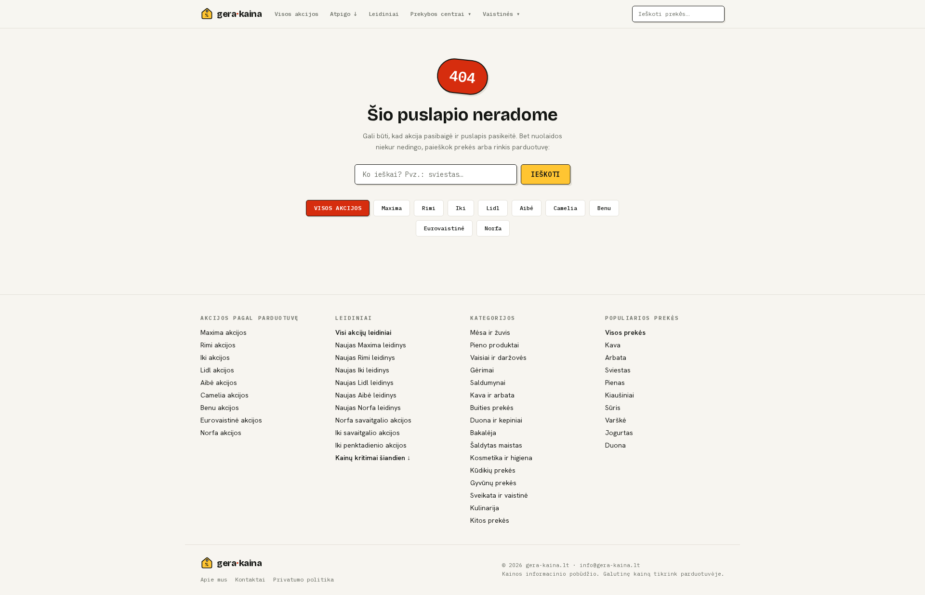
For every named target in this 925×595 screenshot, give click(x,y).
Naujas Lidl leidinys (364, 382)
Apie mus (213, 579)
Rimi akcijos (218, 345)
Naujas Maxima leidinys (370, 345)
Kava (613, 345)
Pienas (615, 382)
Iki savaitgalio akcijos (367, 432)
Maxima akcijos (223, 332)
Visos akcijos (296, 13)
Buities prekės (492, 407)
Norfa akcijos (220, 432)
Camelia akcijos (224, 395)
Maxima (392, 208)
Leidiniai (384, 13)
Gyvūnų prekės (493, 482)
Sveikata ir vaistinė (499, 495)
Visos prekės (625, 332)
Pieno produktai (494, 345)
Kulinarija (484, 507)
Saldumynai (487, 382)
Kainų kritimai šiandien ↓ (372, 457)
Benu (604, 208)
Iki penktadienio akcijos (371, 445)
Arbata (615, 357)
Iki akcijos (215, 357)
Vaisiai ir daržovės (498, 357)
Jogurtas (619, 432)
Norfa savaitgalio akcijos (373, 420)
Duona (615, 445)
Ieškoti (545, 174)
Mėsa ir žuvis (490, 332)
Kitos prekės (489, 520)
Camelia (565, 208)
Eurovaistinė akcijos (231, 420)
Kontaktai (250, 579)
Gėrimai (482, 370)
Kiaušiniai (619, 395)
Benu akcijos (219, 407)
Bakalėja (483, 432)
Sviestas (618, 370)
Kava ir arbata (492, 395)
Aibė (526, 208)
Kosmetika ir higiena (501, 457)
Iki (461, 208)
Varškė (615, 420)
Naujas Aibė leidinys (365, 395)
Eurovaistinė (444, 228)
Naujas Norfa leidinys (368, 407)
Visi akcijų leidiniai (363, 332)
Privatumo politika (303, 579)
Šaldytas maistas (496, 445)
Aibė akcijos (218, 382)
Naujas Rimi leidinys (365, 357)
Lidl (493, 208)
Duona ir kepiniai (496, 420)
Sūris (613, 407)
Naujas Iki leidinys (362, 370)
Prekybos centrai (440, 13)
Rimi (429, 208)
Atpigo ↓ (343, 13)
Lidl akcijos (217, 370)
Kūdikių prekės (492, 470)
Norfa (493, 228)
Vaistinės (501, 13)
